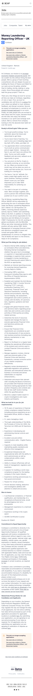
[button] (30, 3)
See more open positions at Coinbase (16, 657)
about (7, 684)
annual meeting (17, 684)
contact (19, 686)
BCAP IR (24, 684)
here (17, 616)
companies (13, 25)
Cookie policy (20, 673)
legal (23, 686)
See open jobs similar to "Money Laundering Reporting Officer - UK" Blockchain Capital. (16, 56)
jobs (5, 25)
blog (11, 684)
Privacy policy (12, 673)
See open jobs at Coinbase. (14, 52)
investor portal (12, 686)
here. (9, 628)
